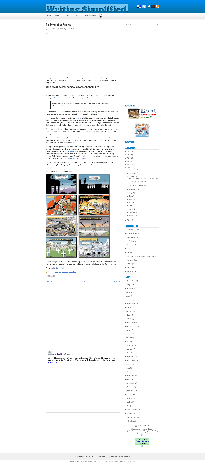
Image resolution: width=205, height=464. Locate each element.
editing (128, 330)
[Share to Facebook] (53, 276)
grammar (129, 349)
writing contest (131, 417)
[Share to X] (51, 276)
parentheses (130, 383)
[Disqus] (83, 316)
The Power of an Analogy (58, 24)
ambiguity (58, 272)
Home (49, 16)
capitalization (130, 304)
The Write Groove (132, 260)
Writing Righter (131, 271)
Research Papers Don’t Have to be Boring (143, 178)
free (127, 341)
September (132, 189)
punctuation (130, 391)
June (130, 199)
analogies (92, 98)
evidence (129, 334)
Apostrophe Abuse (132, 230)
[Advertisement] (134, 65)
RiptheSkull (60, 268)
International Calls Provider (127, 461)
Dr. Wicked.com (131, 241)
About (57, 16)
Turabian (129, 413)
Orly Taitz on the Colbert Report (75, 158)
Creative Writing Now (133, 233)
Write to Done (131, 267)
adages (128, 285)
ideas (128, 353)
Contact (67, 16)
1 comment (70, 29)
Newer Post (49, 281)
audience (129, 300)
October (131, 176)
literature (129, 364)
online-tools (130, 375)
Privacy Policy (124, 456)
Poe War (129, 252)
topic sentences (131, 410)
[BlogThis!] (49, 276)
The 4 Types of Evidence (137, 182)
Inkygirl (128, 249)
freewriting (129, 345)
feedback (129, 338)
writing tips (72, 272)
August (131, 193)
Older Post (117, 281)
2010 (128, 164)
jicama (78, 118)
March (131, 209)
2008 (128, 220)
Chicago (129, 307)
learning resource (132, 360)
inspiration (129, 357)
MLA (128, 372)
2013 (128, 155)
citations (129, 311)
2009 (128, 168)
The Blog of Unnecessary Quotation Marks (141, 256)
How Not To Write (132, 245)
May (130, 202)
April (130, 206)
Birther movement (71, 151)
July (130, 196)
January (131, 215)
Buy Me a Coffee (89, 16)
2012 (128, 158)
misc (128, 368)
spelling (129, 402)
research (129, 394)
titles (128, 406)
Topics (76, 16)
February (132, 212)
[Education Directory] (142, 433)
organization (130, 379)
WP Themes (83, 461)
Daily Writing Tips (132, 237)
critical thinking (131, 326)
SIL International (59, 98)
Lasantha (99, 461)
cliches (128, 315)
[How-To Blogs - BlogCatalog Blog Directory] (142, 431)
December (132, 170)
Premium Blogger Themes (110, 461)
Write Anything (131, 264)
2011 (128, 161)
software (129, 398)
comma (129, 319)
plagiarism (129, 387)
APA (128, 296)
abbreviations (131, 281)
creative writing (131, 322)
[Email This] (46, 276)
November (132, 173)
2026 (128, 151)
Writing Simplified (95, 456)
